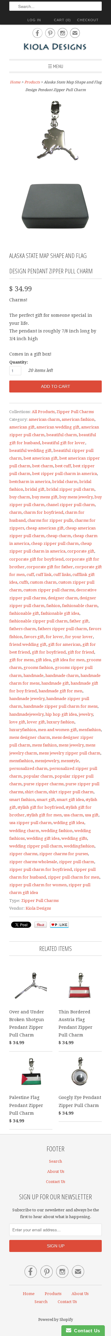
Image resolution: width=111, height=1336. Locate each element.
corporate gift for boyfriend (36, 559)
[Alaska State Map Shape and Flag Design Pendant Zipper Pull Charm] (55, 131)
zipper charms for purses (63, 853)
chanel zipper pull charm (70, 504)
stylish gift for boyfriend (41, 807)
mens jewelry (71, 745)
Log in (34, 20)
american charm (44, 419)
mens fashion (44, 745)
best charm (42, 466)
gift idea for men (68, 660)
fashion (53, 605)
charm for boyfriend (43, 512)
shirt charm (36, 792)
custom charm (43, 582)
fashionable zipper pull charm (38, 621)
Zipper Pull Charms (75, 411)
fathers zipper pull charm (62, 628)
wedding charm (24, 830)
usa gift (91, 815)
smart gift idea (70, 799)
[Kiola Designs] (55, 47)
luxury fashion (60, 722)
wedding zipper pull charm (35, 846)
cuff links (62, 574)
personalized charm (28, 768)
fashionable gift (24, 613)
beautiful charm (61, 435)
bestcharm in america (29, 481)
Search (55, 1161)
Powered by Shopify (55, 1320)
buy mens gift (44, 497)
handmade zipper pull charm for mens (60, 706)
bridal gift (34, 489)
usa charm (73, 815)
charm (15, 512)
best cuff (63, 466)
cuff (30, 574)
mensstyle (70, 761)
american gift (22, 427)
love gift (17, 722)
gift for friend (81, 652)
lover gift (36, 722)
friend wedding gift (27, 644)
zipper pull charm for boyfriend (40, 869)
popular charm (38, 776)
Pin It (40, 925)
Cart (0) (62, 20)
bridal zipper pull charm (70, 489)
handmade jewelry (26, 698)
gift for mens (21, 660)
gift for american (64, 644)
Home (29, 1293)
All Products (43, 411)
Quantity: (18, 362)
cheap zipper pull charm (55, 543)
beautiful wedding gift (30, 450)
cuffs (23, 582)
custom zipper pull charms (48, 590)
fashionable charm (79, 605)
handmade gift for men (60, 691)
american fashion (78, 419)
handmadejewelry (26, 714)
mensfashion (21, 761)
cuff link (43, 574)
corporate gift (80, 551)
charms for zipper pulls (50, 520)
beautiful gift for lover (63, 443)
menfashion (90, 729)
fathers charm (22, 628)
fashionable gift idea (60, 613)
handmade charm (62, 675)
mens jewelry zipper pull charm (69, 753)
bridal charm (64, 481)
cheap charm (58, 535)
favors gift (34, 636)
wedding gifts (74, 838)
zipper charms (23, 853)
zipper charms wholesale (33, 861)
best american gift (40, 458)
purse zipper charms (43, 784)
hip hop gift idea (61, 714)
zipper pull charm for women (38, 885)
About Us (55, 1171)
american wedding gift (57, 427)
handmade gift (55, 683)
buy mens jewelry (75, 497)
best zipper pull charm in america (64, 473)
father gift (78, 621)
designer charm (63, 598)
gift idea (43, 660)
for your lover (79, 636)
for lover (54, 636)
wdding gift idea (68, 822)
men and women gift (57, 729)
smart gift (46, 799)
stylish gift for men (44, 815)
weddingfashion (79, 846)
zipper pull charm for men (73, 877)
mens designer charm (29, 737)
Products (32, 82)
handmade (33, 675)
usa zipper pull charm (30, 822)
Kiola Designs (38, 908)
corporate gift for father (50, 567)
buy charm (19, 497)
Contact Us (55, 1181)
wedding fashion (56, 830)
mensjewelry (47, 761)
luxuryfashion (22, 729)
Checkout (88, 20)
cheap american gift (45, 528)
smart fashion (22, 799)
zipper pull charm (76, 861)
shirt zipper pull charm (71, 792)
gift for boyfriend (49, 652)
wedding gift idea (43, 838)
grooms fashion (38, 667)
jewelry (86, 714)
